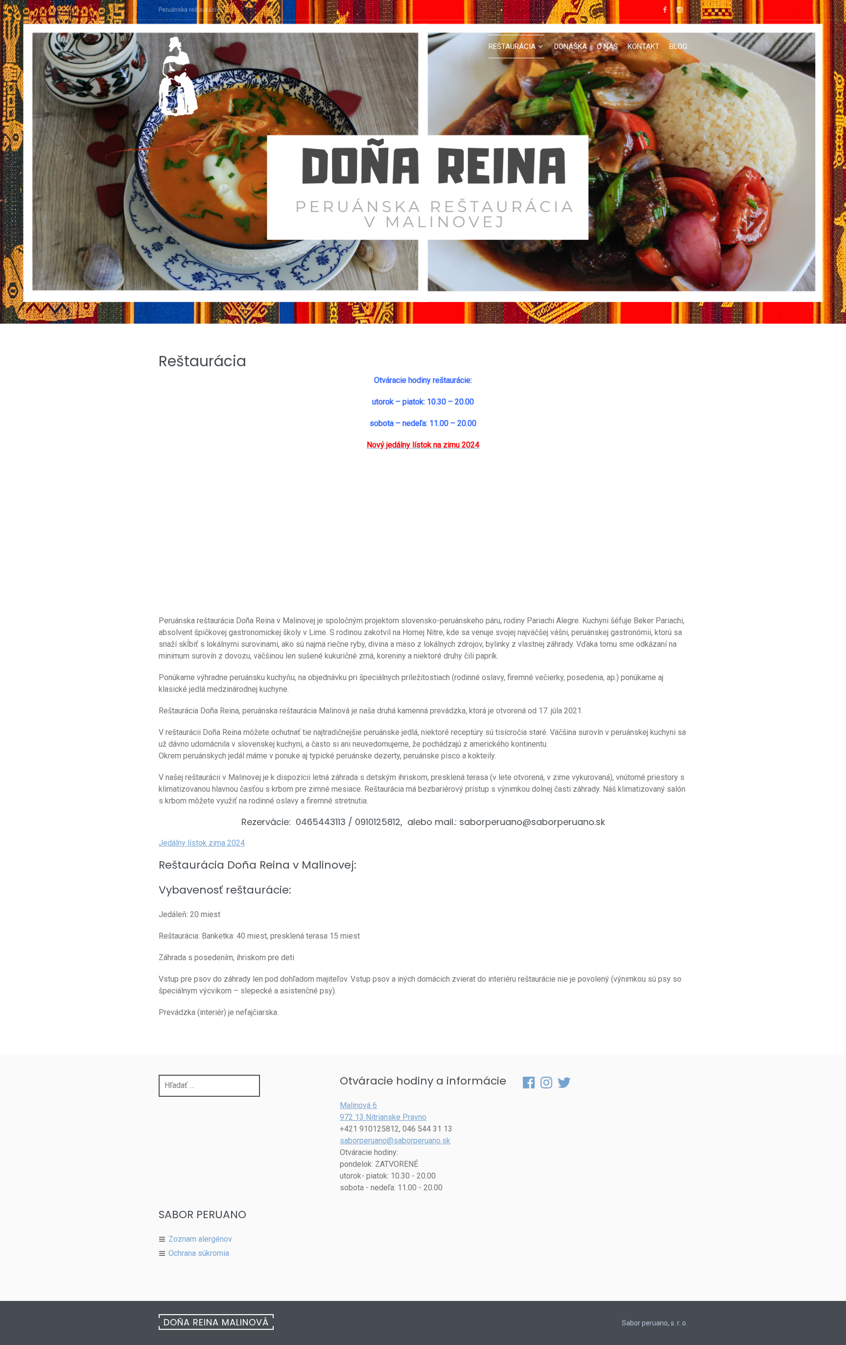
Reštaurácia (512, 46)
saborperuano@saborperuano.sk (395, 1140)
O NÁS (607, 46)
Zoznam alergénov (200, 1239)
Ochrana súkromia (198, 1253)
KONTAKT (643, 46)
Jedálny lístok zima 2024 (202, 843)
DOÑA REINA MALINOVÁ (216, 1322)
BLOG (678, 46)
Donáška (570, 46)
